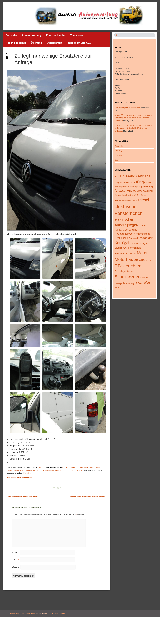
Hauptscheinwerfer (126, 233)
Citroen (134, 201)
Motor (142, 252)
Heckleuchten (122, 238)
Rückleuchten (48, 470)
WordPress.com (58, 614)
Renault (149, 260)
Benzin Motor (121, 200)
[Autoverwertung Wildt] (67, 16)
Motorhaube (126, 259)
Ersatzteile (119, 146)
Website (15, 567)
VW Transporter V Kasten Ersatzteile (22, 497)
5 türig (138, 182)
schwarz (144, 277)
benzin (136, 194)
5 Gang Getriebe (68, 467)
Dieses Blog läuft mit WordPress (22, 614)
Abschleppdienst (16, 43)
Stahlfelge (118, 284)
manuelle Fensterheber (33, 470)
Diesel (97, 467)
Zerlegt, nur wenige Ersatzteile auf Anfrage (88, 497)
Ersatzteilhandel (55, 35)
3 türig (118, 176)
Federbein (118, 230)
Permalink (27, 473)
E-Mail (15, 560)
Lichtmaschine (123, 247)
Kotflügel (122, 243)
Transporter (69, 470)
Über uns (36, 43)
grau (135, 230)
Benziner (144, 195)
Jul (7, 55)
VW (76, 470)
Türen (139, 283)
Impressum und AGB (79, 43)
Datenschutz (54, 43)
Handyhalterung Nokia (15, 470)
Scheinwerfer (60, 470)
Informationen (120, 155)
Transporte (76, 35)
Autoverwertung (31, 35)
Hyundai (133, 238)
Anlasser (121, 190)
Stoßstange (128, 283)
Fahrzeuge (42, 467)
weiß (80, 470)
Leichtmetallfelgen (139, 243)
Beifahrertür (126, 195)
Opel (116, 160)
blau (129, 201)
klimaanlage (145, 237)
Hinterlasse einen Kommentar (19, 477)
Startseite (11, 35)
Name (15, 553)
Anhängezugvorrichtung (85, 467)
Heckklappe (143, 233)
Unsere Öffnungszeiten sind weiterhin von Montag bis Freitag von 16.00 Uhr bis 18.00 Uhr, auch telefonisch (133, 118)
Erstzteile (141, 225)
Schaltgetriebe (124, 271)
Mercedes (132, 254)
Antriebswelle (136, 190)
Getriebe (128, 229)
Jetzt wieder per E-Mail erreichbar (127, 108)
